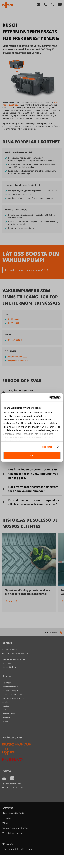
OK (32, 455)
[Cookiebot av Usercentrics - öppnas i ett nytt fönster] (48, 397)
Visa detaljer (48, 446)
